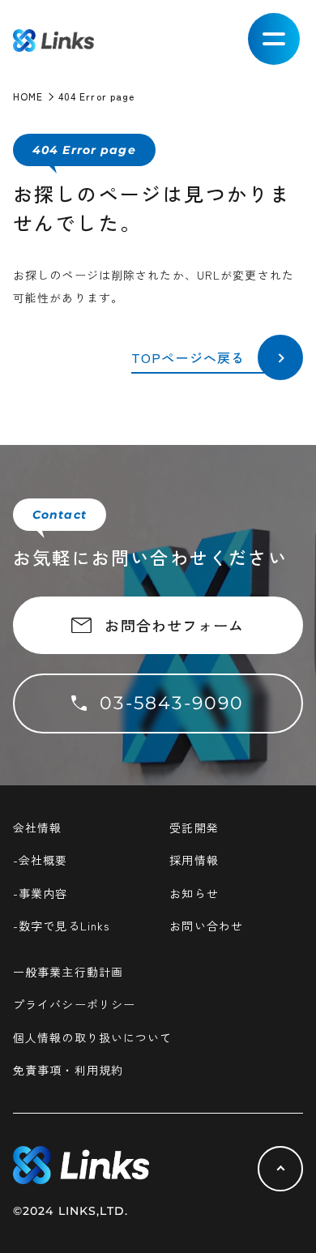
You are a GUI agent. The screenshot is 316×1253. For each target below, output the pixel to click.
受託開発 (193, 827)
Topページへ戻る (188, 357)
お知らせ (193, 893)
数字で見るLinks (64, 925)
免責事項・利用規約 (68, 1070)
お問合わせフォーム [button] (174, 624)
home (28, 96)
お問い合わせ (206, 925)
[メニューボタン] (274, 39)
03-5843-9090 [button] (172, 703)
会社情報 (37, 827)
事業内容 (43, 893)
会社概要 (43, 860)
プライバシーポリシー (74, 1004)
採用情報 (193, 860)
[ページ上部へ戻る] (280, 1168)
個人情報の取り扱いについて (93, 1037)
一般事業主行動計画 (68, 972)
